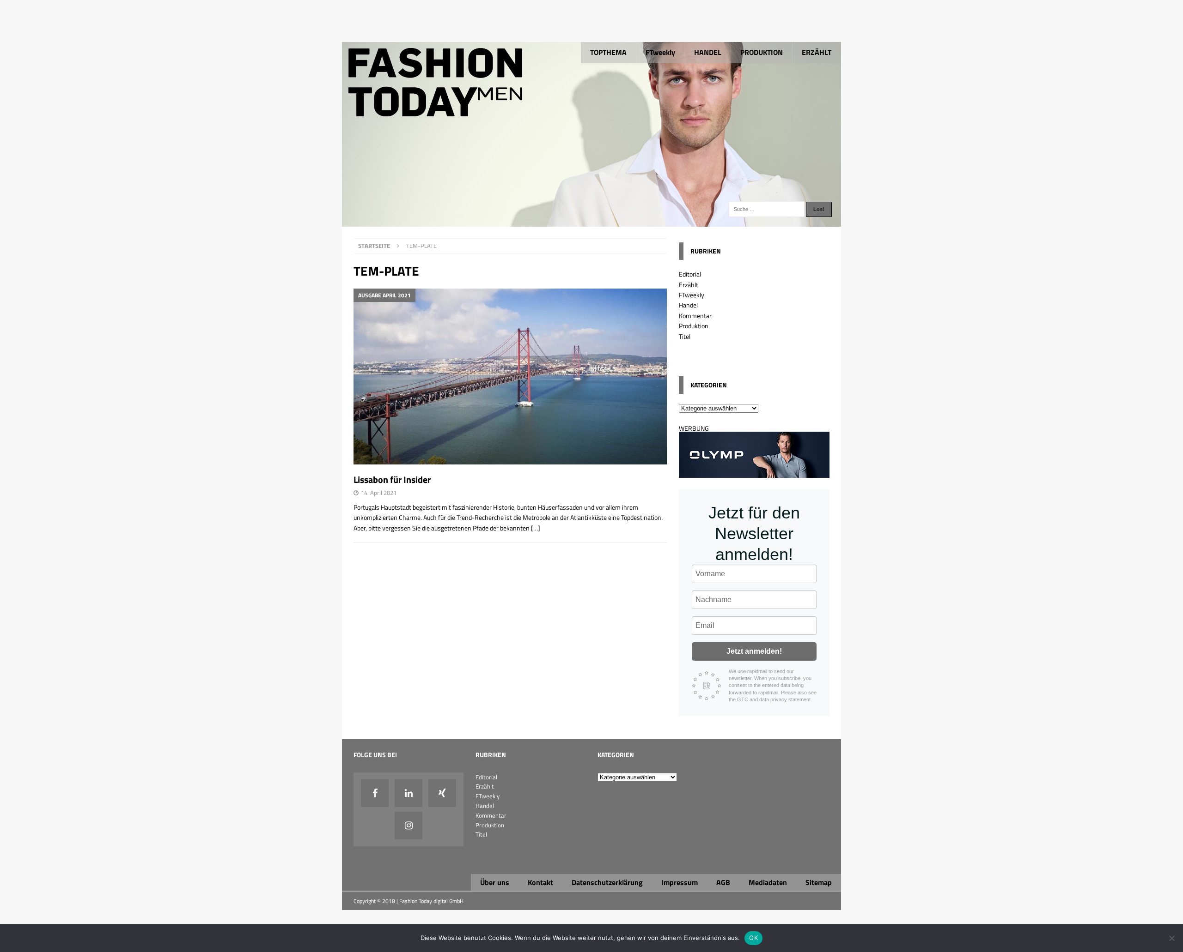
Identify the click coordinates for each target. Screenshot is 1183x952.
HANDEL (707, 52)
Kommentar (695, 315)
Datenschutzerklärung (607, 882)
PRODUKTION (761, 52)
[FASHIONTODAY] (591, 221)
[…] (535, 528)
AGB (723, 882)
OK (753, 937)
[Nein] (1171, 938)
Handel (688, 305)
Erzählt (688, 284)
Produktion (693, 326)
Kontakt (540, 882)
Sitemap (818, 882)
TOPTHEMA (608, 52)
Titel (684, 336)
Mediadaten (768, 882)
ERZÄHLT (816, 52)
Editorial (690, 274)
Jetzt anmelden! (754, 651)
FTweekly (660, 52)
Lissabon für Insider (392, 479)
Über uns (494, 882)
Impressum (679, 882)
